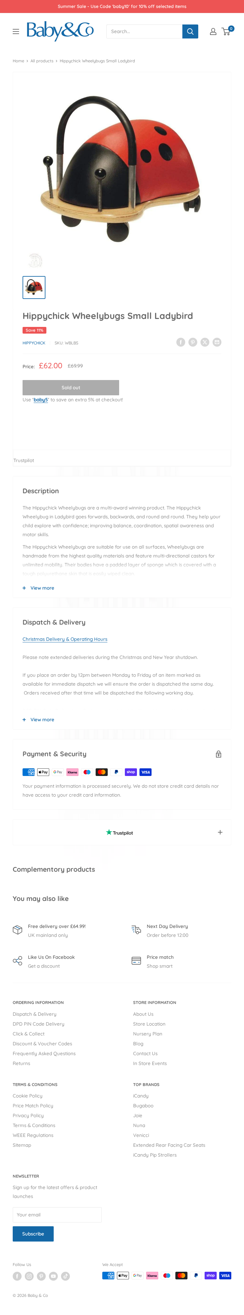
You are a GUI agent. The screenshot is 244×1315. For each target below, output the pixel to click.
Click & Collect (28, 1034)
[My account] (213, 31)
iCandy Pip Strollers (155, 1155)
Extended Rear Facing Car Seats (169, 1145)
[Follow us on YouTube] (53, 1276)
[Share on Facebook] (180, 342)
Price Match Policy (33, 1106)
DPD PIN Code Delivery (38, 1024)
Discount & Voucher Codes (42, 1044)
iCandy (141, 1096)
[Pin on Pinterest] (192, 342)
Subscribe (33, 1234)
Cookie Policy (28, 1096)
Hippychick (34, 342)
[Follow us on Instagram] (29, 1276)
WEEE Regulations (33, 1135)
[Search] (190, 31)
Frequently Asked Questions (44, 1053)
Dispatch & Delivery (35, 1014)
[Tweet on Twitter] (204, 342)
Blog (138, 1044)
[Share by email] (217, 342)
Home (18, 60)
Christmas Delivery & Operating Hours (65, 639)
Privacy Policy (28, 1115)
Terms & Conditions (34, 1125)
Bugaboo (143, 1106)
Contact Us (145, 1053)
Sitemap (22, 1145)
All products (41, 60)
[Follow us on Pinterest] (41, 1276)
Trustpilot (23, 460)
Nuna (139, 1125)
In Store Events (150, 1063)
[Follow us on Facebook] (17, 1276)
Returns (21, 1063)
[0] (226, 31)
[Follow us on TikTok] (65, 1276)
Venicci (141, 1135)
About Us (143, 1014)
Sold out (71, 387)
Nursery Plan (147, 1034)
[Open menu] (16, 31)
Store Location (149, 1024)
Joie (137, 1115)
